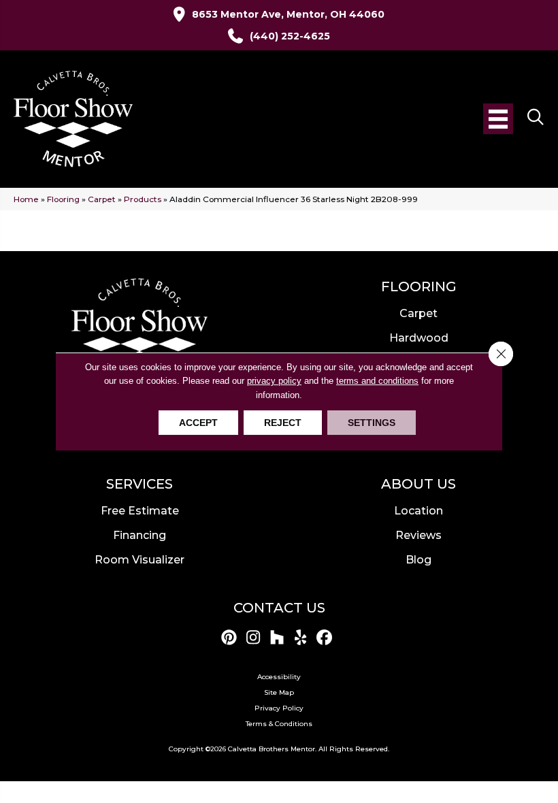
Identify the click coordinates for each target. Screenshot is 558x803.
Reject (282, 422)
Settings (371, 422)
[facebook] (325, 637)
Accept (198, 422)
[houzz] (277, 637)
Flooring (63, 199)
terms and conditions (377, 381)
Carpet (102, 199)
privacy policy (274, 381)
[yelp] (301, 637)
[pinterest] (230, 637)
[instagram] (253, 637)
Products (142, 199)
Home (26, 199)
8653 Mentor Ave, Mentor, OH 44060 (288, 14)
